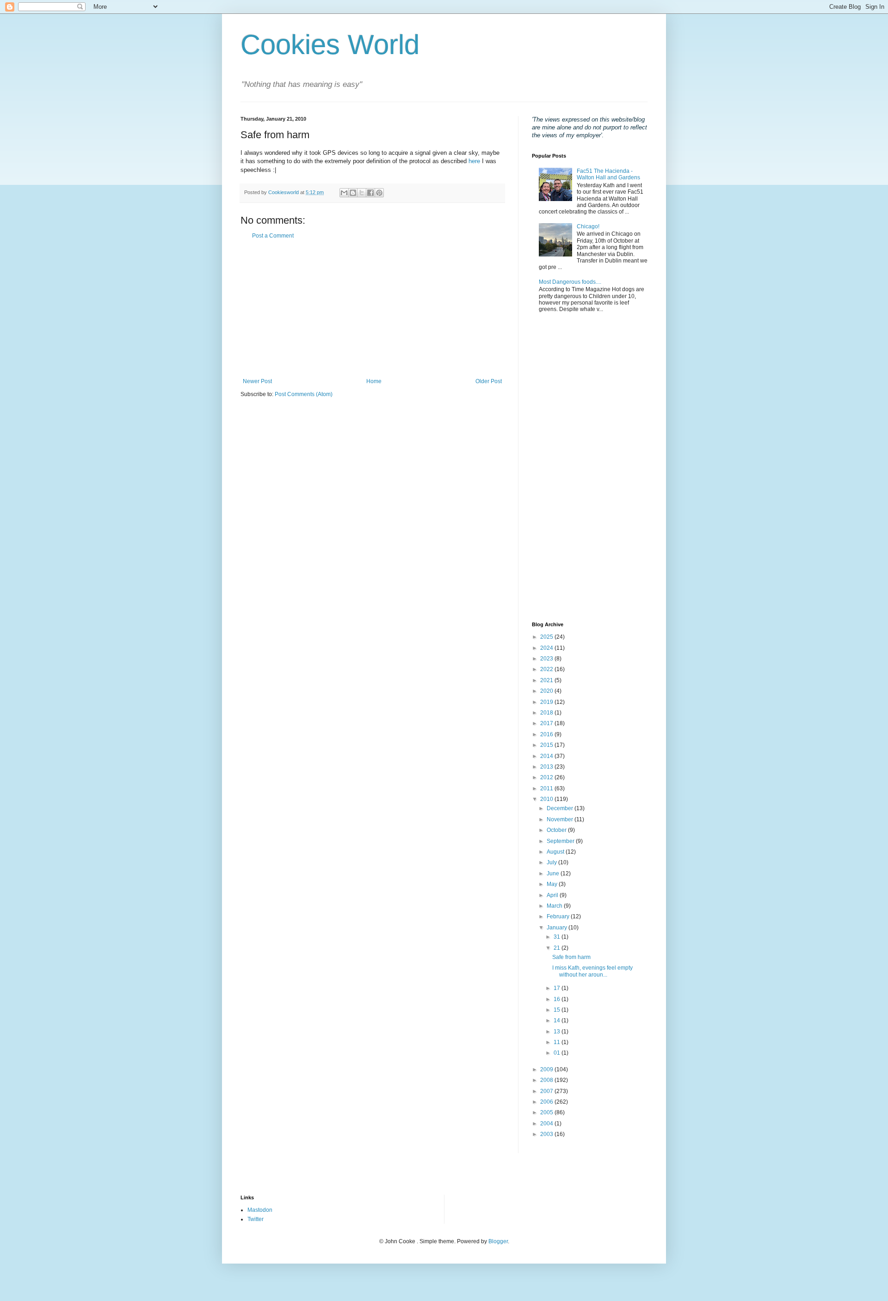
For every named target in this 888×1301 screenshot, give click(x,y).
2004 (547, 1123)
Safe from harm (571, 957)
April (553, 895)
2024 (547, 648)
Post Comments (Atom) (304, 394)
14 (557, 1020)
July (552, 862)
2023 (547, 658)
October (557, 830)
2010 (547, 799)
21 (557, 948)
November (560, 819)
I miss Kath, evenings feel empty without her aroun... (592, 971)
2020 (547, 691)
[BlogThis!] (353, 192)
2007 (547, 1091)
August (556, 852)
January (557, 927)
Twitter (255, 1219)
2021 (547, 680)
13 (557, 1031)
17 (557, 988)
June (554, 873)
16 (557, 999)
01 (557, 1053)
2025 (547, 637)
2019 (547, 702)
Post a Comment (273, 235)
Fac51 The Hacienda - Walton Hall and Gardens (608, 174)
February (559, 916)
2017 (547, 723)
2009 (547, 1069)
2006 (547, 1102)
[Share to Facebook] (370, 192)
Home (374, 381)
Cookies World (329, 44)
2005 (547, 1112)
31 (557, 937)
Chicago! (588, 226)
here (474, 161)
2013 (547, 766)
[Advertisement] (372, 308)
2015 (547, 745)
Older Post (488, 381)
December (560, 808)
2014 (547, 756)
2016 (547, 734)
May (553, 884)
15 (557, 1010)
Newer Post (257, 381)
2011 (547, 788)
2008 (547, 1080)
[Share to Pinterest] (379, 192)
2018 (547, 712)
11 (557, 1042)
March (555, 906)
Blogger (498, 1241)
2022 (547, 669)
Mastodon (259, 1210)
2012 (547, 777)
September (561, 841)
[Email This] (344, 192)
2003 (547, 1134)
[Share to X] (361, 192)
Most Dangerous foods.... (570, 282)
